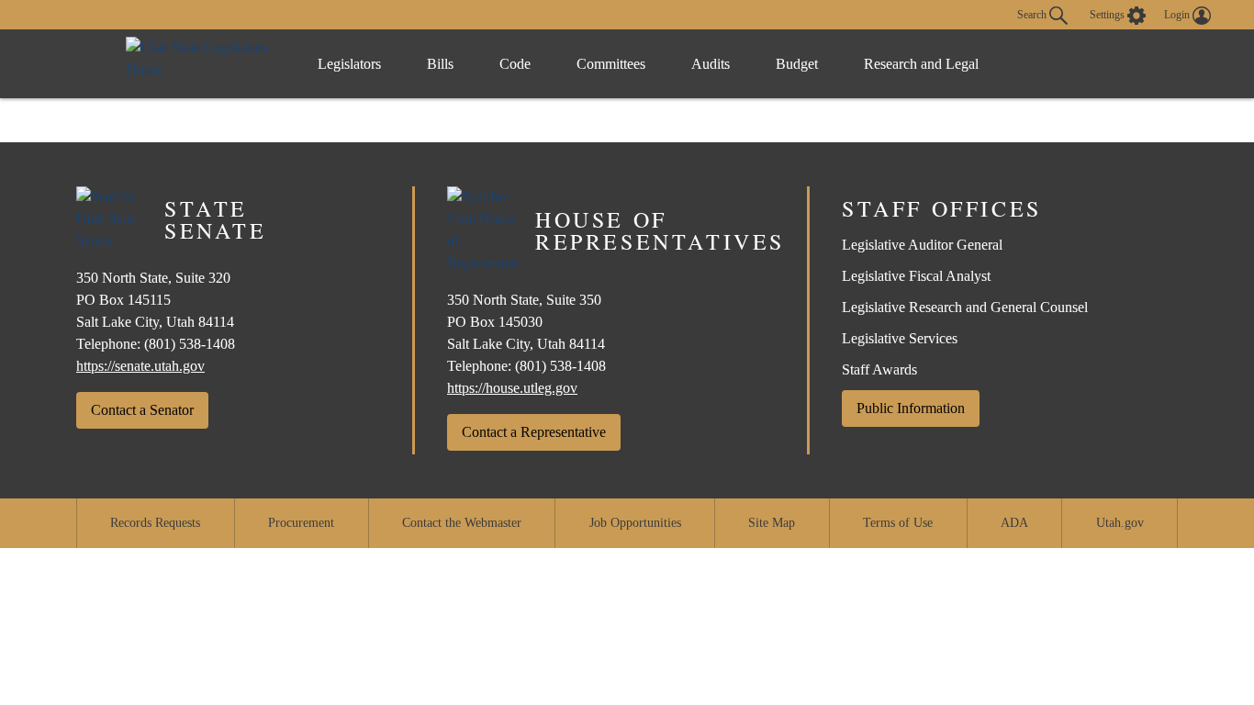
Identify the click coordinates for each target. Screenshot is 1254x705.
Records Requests (155, 523)
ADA (1014, 523)
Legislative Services (899, 338)
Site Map (771, 523)
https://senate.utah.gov (140, 366)
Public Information (911, 408)
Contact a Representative (534, 432)
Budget (797, 64)
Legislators (349, 64)
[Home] (203, 63)
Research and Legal (921, 64)
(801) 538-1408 (189, 344)
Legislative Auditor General (922, 244)
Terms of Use (898, 523)
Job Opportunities (635, 523)
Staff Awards (879, 369)
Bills (440, 64)
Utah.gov (1120, 523)
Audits (710, 64)
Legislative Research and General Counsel (965, 307)
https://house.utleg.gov (512, 388)
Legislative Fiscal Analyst (916, 276)
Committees (611, 64)
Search (1033, 13)
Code (515, 64)
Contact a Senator (142, 410)
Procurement (301, 523)
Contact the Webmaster (461, 523)
